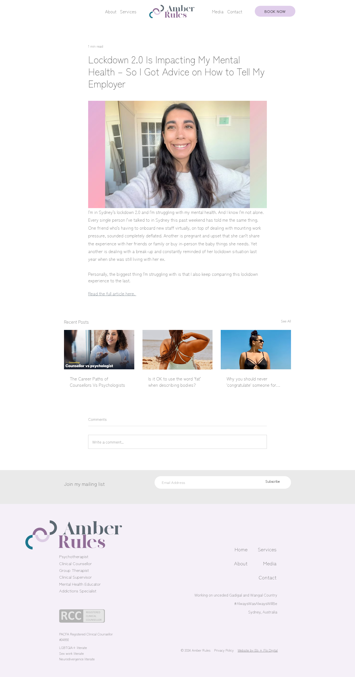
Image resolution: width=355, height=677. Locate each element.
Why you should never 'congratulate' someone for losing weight (251, 381)
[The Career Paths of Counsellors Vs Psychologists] (99, 349)
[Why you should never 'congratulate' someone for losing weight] (256, 349)
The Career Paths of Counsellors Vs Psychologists (97, 381)
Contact (234, 11)
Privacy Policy (224, 650)
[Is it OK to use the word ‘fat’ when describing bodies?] (177, 350)
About (110, 11)
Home (241, 549)
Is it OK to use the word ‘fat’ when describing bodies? (174, 381)
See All (286, 321)
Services (128, 11)
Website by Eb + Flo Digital (258, 650)
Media (218, 11)
